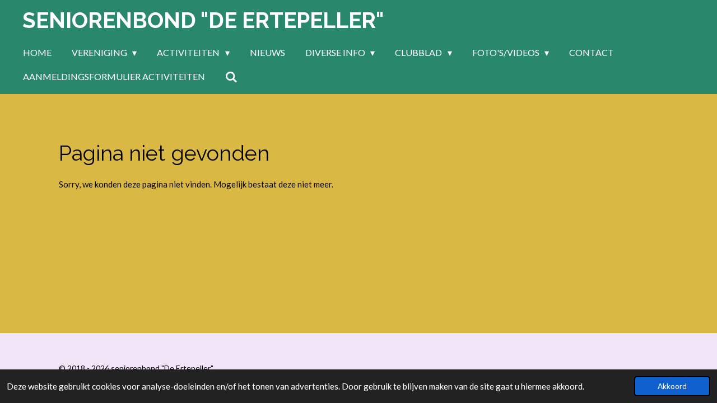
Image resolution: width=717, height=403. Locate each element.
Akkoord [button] (672, 386)
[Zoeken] (231, 76)
